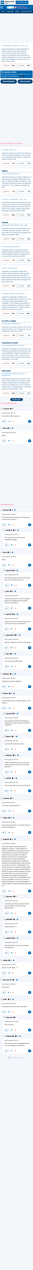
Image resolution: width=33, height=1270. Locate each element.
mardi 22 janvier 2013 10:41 (8, 413)
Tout (3, 11)
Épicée (17, 11)
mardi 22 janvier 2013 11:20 (11, 759)
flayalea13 (9, 530)
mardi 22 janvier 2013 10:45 (11, 595)
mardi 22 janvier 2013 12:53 (11, 618)
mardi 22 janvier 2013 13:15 (11, 942)
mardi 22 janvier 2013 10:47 (9, 964)
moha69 (8, 778)
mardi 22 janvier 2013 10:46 (9, 843)
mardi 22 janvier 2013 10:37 (11, 575)
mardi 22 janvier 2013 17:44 (11, 1040)
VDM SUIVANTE (25, 81)
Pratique (5, 222)
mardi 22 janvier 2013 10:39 (9, 697)
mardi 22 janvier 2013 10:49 (9, 984)
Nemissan (6, 674)
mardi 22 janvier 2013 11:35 (11, 901)
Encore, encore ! (16, 399)
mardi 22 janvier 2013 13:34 (11, 639)
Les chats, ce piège (9, 321)
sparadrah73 (10, 635)
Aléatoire (10, 11)
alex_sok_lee (7, 980)
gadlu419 (6, 839)
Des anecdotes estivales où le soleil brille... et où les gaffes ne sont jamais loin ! (15, 74)
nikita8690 (9, 919)
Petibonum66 (10, 1036)
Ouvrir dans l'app (22, 2)
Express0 (6, 510)
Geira (5, 428)
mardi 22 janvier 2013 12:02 (11, 1021)
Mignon (5, 171)
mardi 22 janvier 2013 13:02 (11, 782)
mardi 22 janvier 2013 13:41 (11, 658)
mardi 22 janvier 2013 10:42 (11, 741)
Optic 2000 (6, 371)
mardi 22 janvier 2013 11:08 (11, 534)
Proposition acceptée (10, 343)
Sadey (5, 999)
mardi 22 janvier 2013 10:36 (9, 432)
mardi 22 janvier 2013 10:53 (8, 1003)
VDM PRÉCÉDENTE (8, 81)
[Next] (24, 1058)
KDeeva (5, 693)
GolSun (5, 818)
